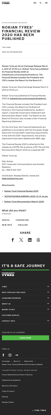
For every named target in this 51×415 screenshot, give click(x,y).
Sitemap (5, 397)
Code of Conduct (8, 391)
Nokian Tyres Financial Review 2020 (21, 191)
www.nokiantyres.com (12, 178)
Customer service (10, 315)
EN (35, 3)
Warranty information (10, 386)
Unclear (23, 225)
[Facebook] (13, 240)
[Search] (40, 3)
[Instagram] (10, 355)
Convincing (22, 220)
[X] (21, 240)
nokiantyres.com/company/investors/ (28, 98)
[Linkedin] (30, 240)
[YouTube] (16, 355)
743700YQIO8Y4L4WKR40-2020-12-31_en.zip (26, 196)
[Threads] (38, 240)
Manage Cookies (8, 402)
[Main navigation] (46, 3)
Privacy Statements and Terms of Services (17, 375)
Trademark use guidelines (11, 380)
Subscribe (25, 338)
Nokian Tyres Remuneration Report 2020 (24, 201)
